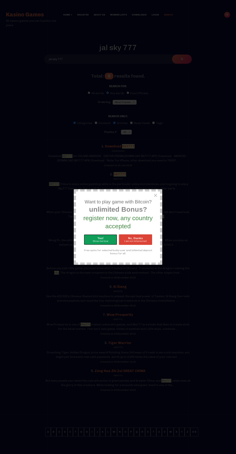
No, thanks (135, 239)
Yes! (100, 239)
